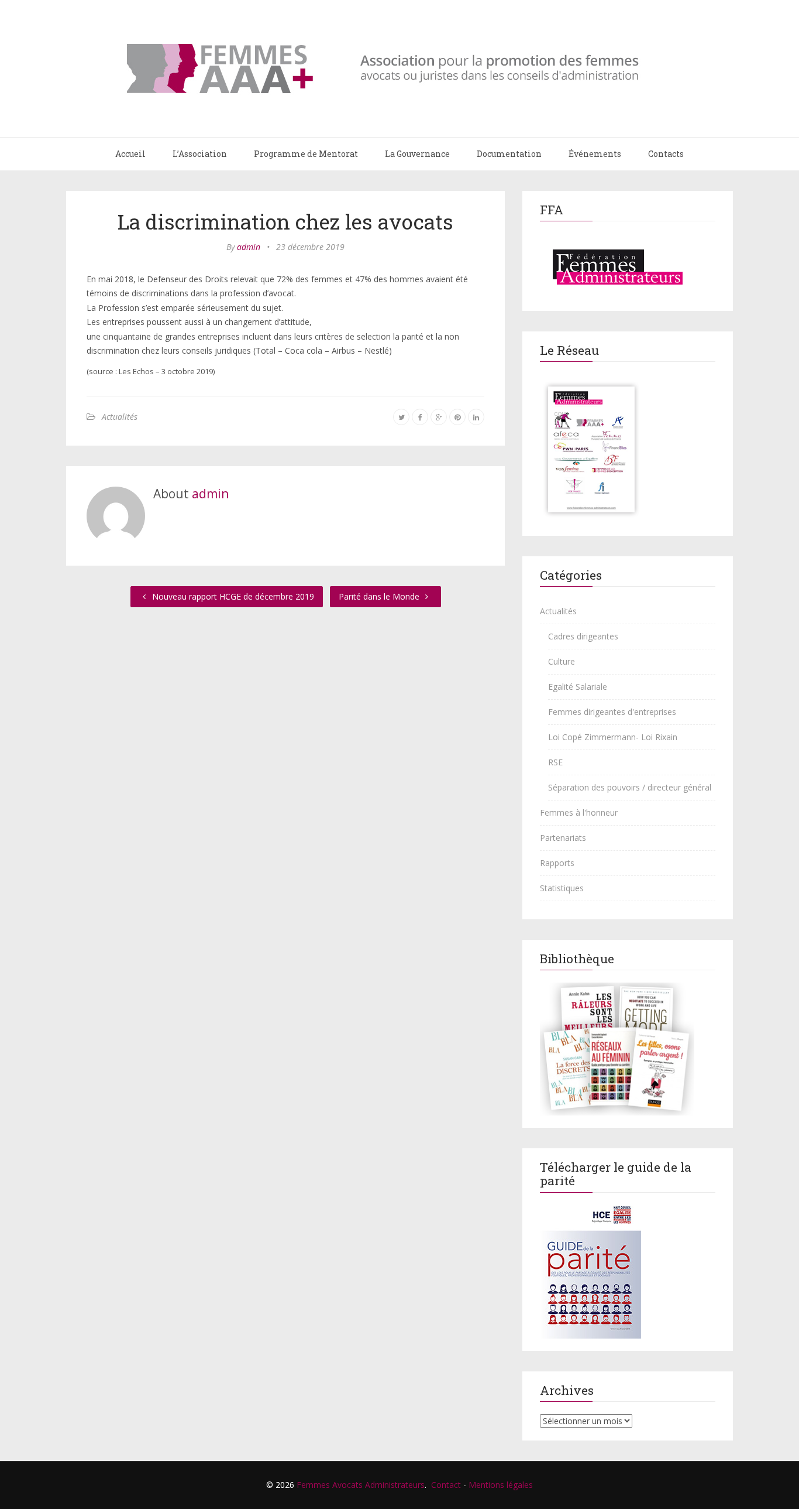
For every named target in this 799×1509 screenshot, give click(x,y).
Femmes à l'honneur (579, 812)
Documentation (509, 153)
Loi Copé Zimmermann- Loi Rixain (612, 736)
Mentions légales (501, 1484)
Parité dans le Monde (380, 596)
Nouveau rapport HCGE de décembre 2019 (232, 596)
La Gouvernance (417, 153)
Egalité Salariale (577, 686)
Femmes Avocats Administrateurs (361, 1484)
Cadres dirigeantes (583, 636)
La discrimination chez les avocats (285, 221)
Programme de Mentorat (306, 153)
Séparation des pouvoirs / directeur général (629, 787)
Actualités (119, 416)
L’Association (200, 153)
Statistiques (562, 888)
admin (248, 246)
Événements (595, 153)
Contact (446, 1484)
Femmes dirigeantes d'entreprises (612, 711)
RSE (555, 762)
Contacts (666, 153)
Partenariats (563, 837)
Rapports (557, 862)
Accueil (130, 153)
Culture (561, 661)
